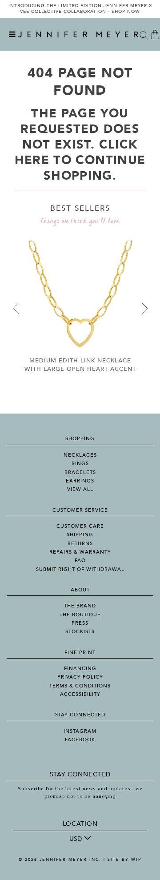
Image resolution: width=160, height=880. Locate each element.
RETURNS (80, 543)
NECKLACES (80, 455)
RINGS (80, 463)
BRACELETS (80, 472)
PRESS (80, 623)
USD (75, 839)
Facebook (80, 739)
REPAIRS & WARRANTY (80, 552)
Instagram (80, 731)
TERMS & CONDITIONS (80, 686)
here (32, 160)
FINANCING (80, 668)
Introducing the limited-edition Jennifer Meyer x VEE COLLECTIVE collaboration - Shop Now (80, 9)
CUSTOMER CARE (80, 526)
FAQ (80, 560)
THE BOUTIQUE (80, 614)
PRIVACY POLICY (80, 677)
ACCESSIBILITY (80, 694)
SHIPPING (80, 534)
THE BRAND (80, 606)
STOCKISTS (80, 631)
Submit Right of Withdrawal (80, 569)
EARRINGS (80, 481)
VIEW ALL (80, 489)
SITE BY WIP (124, 859)
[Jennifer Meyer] (78, 34)
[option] (80, 9)
